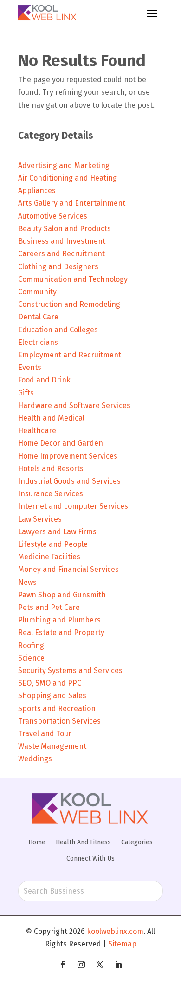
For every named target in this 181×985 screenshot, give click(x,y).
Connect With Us (90, 858)
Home (36, 842)
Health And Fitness (83, 842)
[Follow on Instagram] (81, 964)
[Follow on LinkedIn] (118, 964)
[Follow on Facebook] (62, 964)
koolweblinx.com (115, 931)
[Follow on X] (99, 964)
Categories (137, 842)
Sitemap (122, 944)
